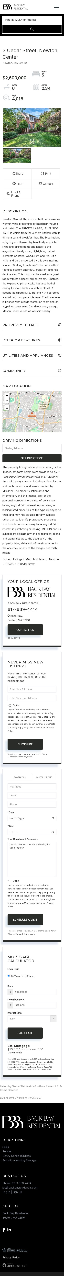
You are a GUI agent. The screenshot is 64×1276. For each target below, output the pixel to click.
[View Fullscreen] (6, 407)
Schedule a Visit (44, 777)
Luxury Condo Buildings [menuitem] (16, 1155)
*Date (11, 812)
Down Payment (16, 999)
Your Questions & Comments (23, 839)
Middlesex (39, 559)
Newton (54, 559)
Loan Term (13, 969)
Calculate (25, 1033)
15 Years (30, 976)
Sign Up (17, 1192)
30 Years (15, 976)
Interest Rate (15, 1012)
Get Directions (32, 458)
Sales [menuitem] (5, 1147)
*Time (11, 826)
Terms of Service (22, 934)
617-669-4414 (23, 609)
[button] (32, 29)
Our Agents (14, 638)
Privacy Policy (11, 1257)
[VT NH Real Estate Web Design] (32, 1265)
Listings (17, 559)
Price (10, 986)
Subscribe (25, 744)
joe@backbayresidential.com (19, 1187)
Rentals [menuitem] (6, 1151)
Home (6, 559)
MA (28, 559)
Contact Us (25, 629)
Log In (6, 1192)
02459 (10, 564)
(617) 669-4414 (22, 1183)
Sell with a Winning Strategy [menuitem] (19, 1160)
